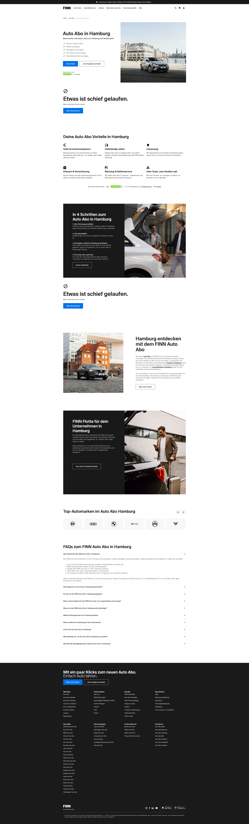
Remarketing (67, 716)
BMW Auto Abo (68, 733)
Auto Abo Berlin (160, 726)
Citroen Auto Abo (68, 736)
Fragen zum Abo (129, 703)
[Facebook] (149, 808)
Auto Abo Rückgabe (130, 697)
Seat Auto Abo (67, 776)
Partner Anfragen (99, 703)
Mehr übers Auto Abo (114, 8)
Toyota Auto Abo (68, 789)
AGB (156, 694)
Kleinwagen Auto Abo (100, 730)
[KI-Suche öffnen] (176, 8)
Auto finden (77, 8)
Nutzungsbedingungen (162, 703)
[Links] (178, 512)
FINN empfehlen (129, 694)
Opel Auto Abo (67, 767)
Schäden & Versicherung (132, 710)
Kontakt (126, 707)
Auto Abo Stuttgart (161, 745)
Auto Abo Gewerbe (69, 697)
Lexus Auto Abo (68, 754)
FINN (65, 18)
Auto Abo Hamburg (161, 733)
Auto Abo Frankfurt (161, 739)
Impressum (158, 700)
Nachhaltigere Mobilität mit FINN (104, 700)
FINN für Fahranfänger (131, 700)
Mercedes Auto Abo (69, 761)
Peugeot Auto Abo (69, 770)
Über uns (97, 694)
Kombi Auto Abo (99, 733)
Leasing (65, 713)
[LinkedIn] (153, 808)
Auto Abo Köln (159, 736)
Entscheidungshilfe (129, 8)
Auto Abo (72, 18)
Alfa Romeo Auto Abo (70, 726)
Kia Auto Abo (67, 751)
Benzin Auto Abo (129, 726)
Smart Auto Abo (68, 782)
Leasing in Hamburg (173, 363)
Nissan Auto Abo (68, 764)
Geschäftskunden (90, 8)
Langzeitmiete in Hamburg (162, 367)
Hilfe (140, 8)
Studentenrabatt (129, 713)
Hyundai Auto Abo (69, 745)
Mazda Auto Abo (68, 758)
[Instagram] (146, 808)
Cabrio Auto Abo (99, 726)
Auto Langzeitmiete (69, 707)
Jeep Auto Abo (68, 748)
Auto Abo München (161, 730)
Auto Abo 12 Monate (69, 703)
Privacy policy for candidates (164, 710)
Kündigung (158, 707)
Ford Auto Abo (67, 742)
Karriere (96, 707)
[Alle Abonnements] (184, 8)
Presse (96, 713)
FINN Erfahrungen (99, 697)
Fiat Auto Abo (67, 739)
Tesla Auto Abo (68, 786)
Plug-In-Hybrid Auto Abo (132, 736)
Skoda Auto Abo (68, 779)
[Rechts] (183, 512)
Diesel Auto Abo (129, 730)
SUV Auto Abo (98, 739)
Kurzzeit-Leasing (68, 710)
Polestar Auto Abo (69, 773)
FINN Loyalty (128, 716)
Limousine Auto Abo (100, 736)
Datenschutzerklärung (162, 697)
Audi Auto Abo (67, 730)
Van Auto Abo (98, 745)
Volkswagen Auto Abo (70, 792)
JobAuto (101, 8)
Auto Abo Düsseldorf (161, 742)
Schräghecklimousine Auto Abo (104, 742)
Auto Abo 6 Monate (69, 700)
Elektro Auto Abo (129, 733)
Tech (95, 710)
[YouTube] (156, 808)
